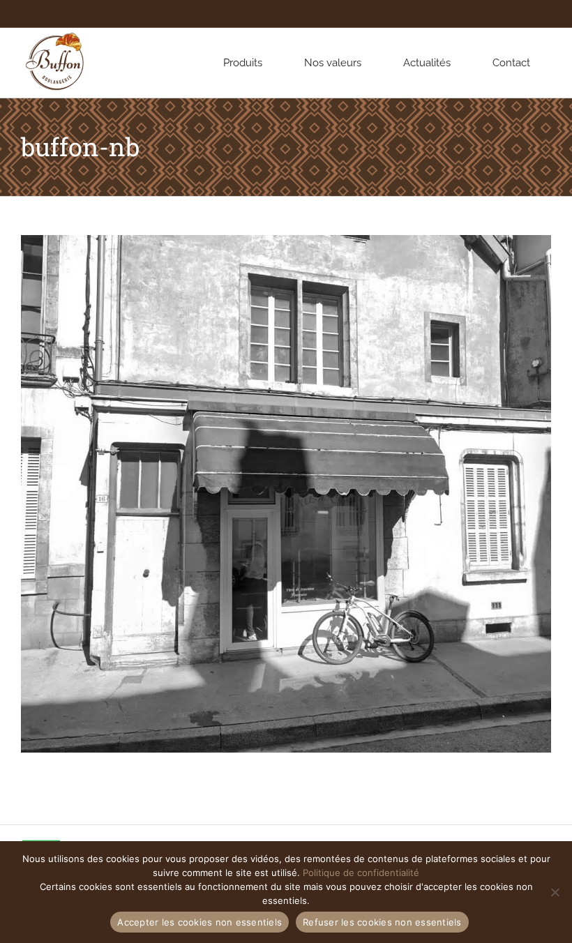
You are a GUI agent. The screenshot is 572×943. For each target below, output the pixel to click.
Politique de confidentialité (361, 872)
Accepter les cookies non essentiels (199, 922)
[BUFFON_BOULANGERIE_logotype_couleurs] (56, 33)
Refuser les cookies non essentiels (382, 922)
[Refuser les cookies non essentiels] (555, 892)
